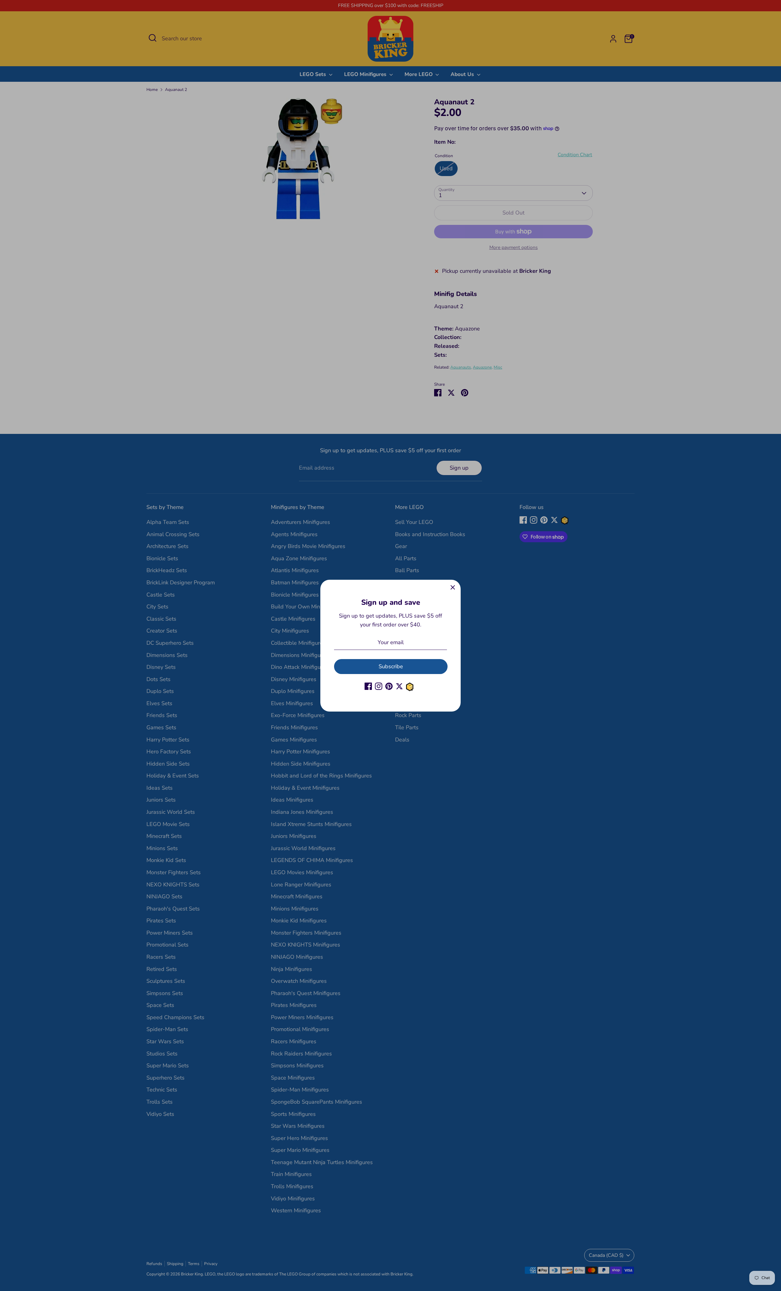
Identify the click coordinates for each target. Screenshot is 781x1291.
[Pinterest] (389, 686)
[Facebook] (368, 686)
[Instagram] (378, 686)
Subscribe (391, 666)
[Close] (452, 587)
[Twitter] (399, 686)
